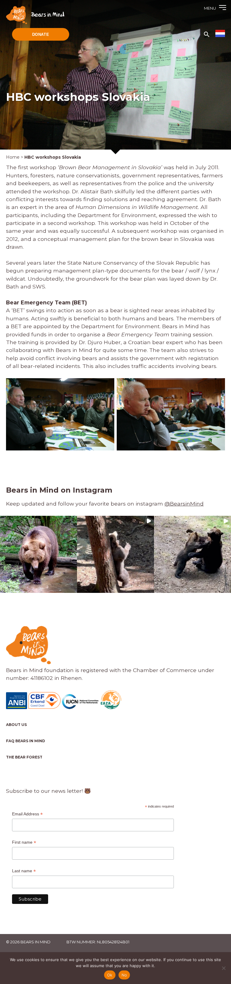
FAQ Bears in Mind (25, 741)
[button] (38, 554)
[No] (223, 968)
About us (16, 724)
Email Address (27, 814)
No (124, 975)
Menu (210, 8)
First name (24, 842)
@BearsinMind (184, 503)
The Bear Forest (24, 757)
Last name (24, 871)
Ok (109, 975)
